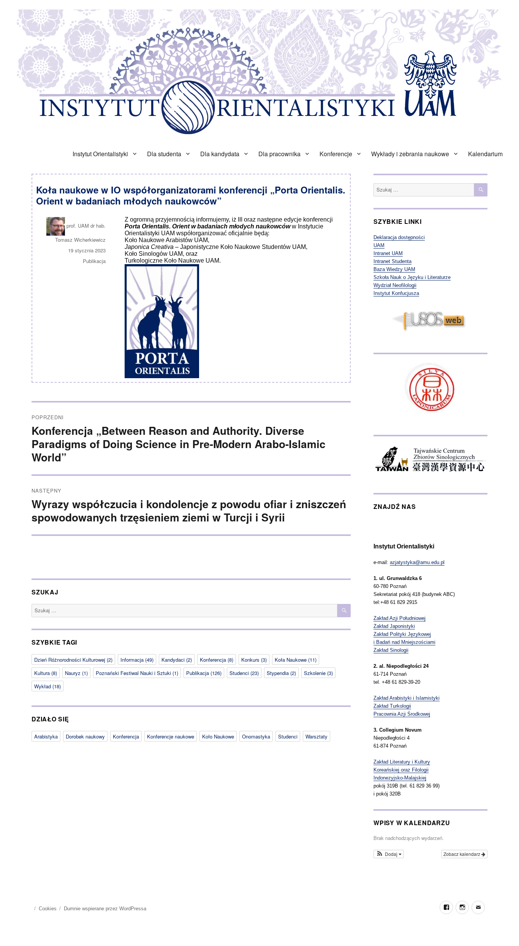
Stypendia (281, 673)
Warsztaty (316, 736)
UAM (379, 245)
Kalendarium (485, 153)
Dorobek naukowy (85, 736)
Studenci (244, 673)
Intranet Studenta (392, 261)
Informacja (136, 659)
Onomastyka (256, 736)
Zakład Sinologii (390, 650)
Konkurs (254, 659)
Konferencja (216, 659)
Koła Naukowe (295, 659)
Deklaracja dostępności (399, 237)
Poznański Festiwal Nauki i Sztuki (137, 673)
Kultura (45, 673)
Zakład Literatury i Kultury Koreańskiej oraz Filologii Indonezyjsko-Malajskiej (401, 770)
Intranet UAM (388, 253)
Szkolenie (318, 673)
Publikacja (94, 261)
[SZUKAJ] (344, 610)
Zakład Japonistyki (394, 626)
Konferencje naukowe (170, 736)
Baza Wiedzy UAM (394, 269)
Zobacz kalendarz (462, 854)
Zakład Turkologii (392, 706)
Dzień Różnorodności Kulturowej (73, 659)
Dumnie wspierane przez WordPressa (105, 908)
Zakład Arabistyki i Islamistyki (406, 698)
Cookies (48, 908)
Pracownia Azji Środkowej (401, 714)
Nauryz (76, 673)
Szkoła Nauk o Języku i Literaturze (412, 277)
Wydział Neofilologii (394, 285)
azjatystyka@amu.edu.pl (417, 562)
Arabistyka (46, 736)
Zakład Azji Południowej (399, 618)
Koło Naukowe (218, 736)
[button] (388, 854)
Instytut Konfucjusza (396, 293)
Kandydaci (176, 659)
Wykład (47, 686)
